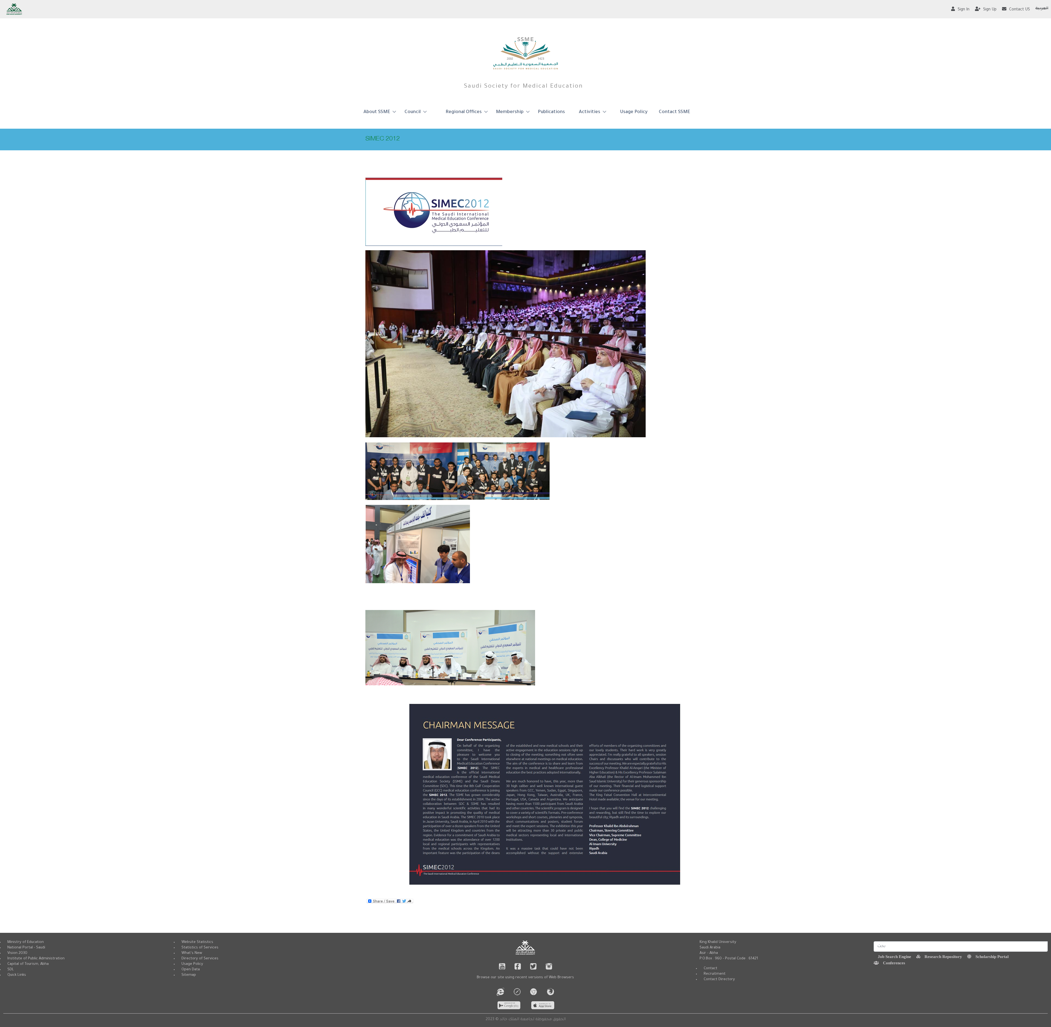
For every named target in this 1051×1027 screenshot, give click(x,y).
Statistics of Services (199, 948)
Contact (710, 968)
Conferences (894, 963)
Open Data (190, 970)
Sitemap (188, 975)
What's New (191, 953)
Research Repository (943, 956)
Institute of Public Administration (36, 959)
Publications (551, 112)
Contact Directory (719, 979)
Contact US (1019, 10)
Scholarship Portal (992, 956)
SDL (10, 970)
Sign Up (990, 10)
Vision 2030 (17, 953)
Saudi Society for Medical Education (523, 87)
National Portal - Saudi (26, 948)
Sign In (963, 10)
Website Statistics (197, 942)
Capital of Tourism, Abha (28, 964)
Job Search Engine (894, 956)
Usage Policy (634, 112)
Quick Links (16, 975)
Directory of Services (199, 959)
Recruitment (715, 974)
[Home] (525, 53)
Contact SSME (674, 112)
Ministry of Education (25, 942)
